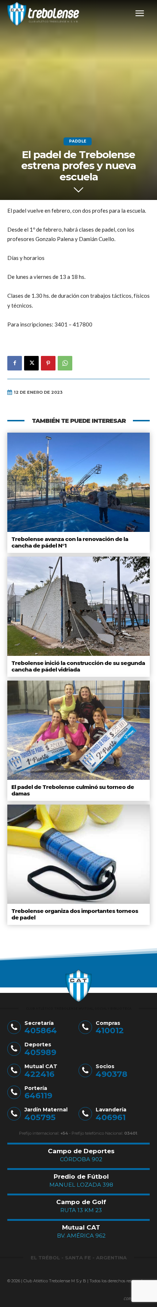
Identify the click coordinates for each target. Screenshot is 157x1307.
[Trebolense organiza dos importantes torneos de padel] (78, 854)
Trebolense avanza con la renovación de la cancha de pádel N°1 (69, 542)
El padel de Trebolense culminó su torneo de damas (72, 790)
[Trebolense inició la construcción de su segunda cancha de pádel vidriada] (78, 606)
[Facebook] (14, 363)
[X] (31, 363)
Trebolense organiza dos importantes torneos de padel (74, 914)
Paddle (77, 141)
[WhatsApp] (65, 363)
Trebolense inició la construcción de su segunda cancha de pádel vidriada (78, 666)
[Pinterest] (48, 363)
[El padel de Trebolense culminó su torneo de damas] (78, 730)
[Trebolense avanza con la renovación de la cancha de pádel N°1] (78, 482)
